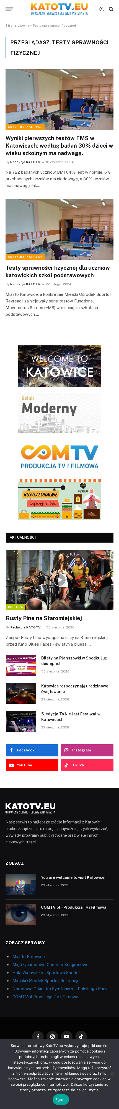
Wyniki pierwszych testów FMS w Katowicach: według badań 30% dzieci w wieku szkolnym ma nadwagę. (59, 145)
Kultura (15, 607)
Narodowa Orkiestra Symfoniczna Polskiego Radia (60, 988)
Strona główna (17, 25)
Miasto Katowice (28, 956)
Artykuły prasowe (25, 127)
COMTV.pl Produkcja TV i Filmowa (45, 996)
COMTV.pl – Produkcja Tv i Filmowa (74, 907)
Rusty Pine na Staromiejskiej (44, 618)
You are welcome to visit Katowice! (73, 877)
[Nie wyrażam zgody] (112, 1074)
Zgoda (60, 1099)
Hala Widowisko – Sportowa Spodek (46, 972)
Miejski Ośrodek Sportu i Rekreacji (45, 980)
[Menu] (9, 9)
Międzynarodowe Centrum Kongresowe (50, 964)
